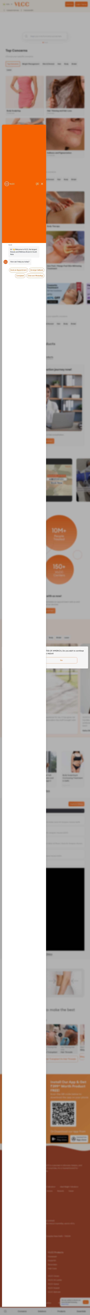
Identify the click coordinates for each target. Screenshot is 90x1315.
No (61, 660)
